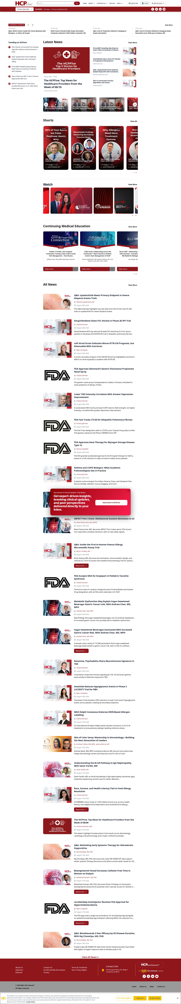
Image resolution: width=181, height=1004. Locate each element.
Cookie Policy (30, 1002)
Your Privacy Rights (123, 998)
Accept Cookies (155, 998)
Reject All (140, 998)
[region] (90, 998)
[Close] (177, 998)
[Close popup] (128, 491)
